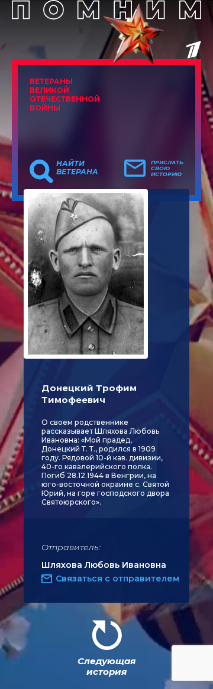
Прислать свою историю (167, 168)
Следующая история (106, 666)
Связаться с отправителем (117, 578)
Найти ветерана (77, 168)
